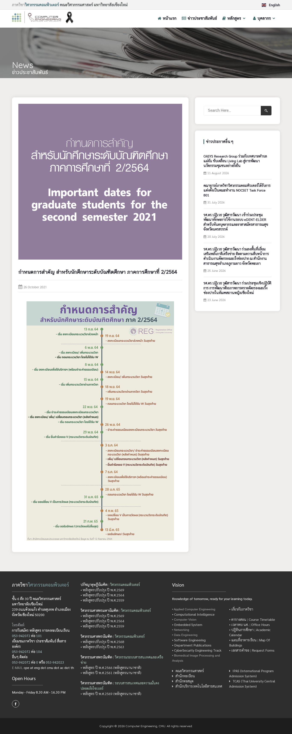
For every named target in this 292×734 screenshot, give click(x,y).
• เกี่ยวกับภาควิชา (241, 609)
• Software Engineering (189, 640)
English (274, 5)
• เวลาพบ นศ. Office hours (249, 624)
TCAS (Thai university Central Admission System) (252, 683)
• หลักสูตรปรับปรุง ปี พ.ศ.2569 (102, 590)
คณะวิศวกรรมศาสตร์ (189, 671)
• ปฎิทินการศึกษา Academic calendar (250, 632)
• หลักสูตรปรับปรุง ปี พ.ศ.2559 (102, 600)
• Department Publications (191, 645)
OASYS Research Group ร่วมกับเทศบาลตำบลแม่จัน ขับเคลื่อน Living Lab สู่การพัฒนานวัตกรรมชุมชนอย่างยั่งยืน (235, 161)
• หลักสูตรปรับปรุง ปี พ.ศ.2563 (102, 647)
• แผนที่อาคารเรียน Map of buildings (249, 642)
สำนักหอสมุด (184, 681)
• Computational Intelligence (193, 614)
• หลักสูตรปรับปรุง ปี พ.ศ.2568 (102, 641)
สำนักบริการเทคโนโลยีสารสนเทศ (198, 686)
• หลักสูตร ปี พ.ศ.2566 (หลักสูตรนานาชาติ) (111, 667)
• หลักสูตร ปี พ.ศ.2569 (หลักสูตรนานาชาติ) (111, 693)
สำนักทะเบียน (185, 676)
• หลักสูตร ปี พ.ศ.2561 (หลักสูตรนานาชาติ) (111, 672)
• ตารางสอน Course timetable (252, 619)
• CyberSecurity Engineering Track (196, 650)
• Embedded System (187, 624)
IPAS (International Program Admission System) (251, 673)
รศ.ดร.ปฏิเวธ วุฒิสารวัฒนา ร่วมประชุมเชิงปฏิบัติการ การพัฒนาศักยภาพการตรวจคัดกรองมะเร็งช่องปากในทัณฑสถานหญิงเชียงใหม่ (237, 288)
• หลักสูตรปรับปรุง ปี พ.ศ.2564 (102, 595)
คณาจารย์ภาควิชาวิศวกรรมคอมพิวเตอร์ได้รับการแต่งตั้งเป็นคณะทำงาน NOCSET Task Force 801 (237, 190)
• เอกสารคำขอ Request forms (251, 650)
